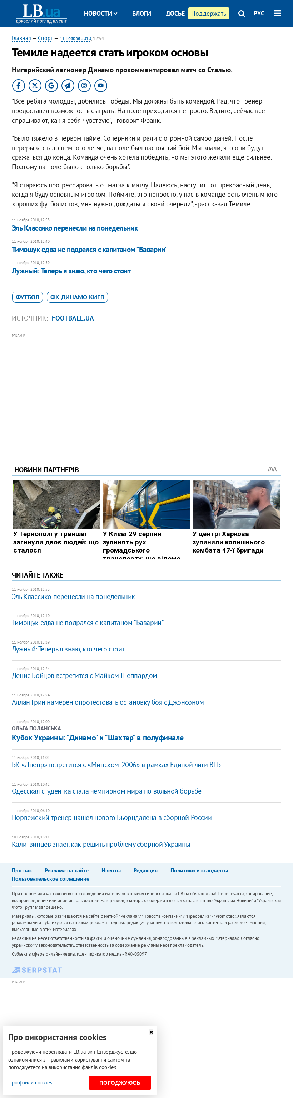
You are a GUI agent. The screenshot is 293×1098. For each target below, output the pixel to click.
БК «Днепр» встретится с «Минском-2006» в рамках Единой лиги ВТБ (116, 764)
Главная (21, 37)
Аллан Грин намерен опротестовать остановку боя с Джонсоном (108, 702)
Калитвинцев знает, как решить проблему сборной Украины (101, 844)
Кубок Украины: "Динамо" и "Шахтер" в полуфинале (97, 737)
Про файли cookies (30, 1082)
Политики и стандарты (199, 870)
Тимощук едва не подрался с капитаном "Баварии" (90, 249)
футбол (27, 297)
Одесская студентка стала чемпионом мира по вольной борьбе (107, 791)
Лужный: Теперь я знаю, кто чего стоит (71, 271)
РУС (259, 13)
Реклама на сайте (67, 870)
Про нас (22, 870)
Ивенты (111, 870)
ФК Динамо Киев (77, 297)
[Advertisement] (146, 390)
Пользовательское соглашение (50, 878)
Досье (175, 13)
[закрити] (151, 1032)
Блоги (141, 13)
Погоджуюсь (119, 1083)
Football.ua (73, 318)
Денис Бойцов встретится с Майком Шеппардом (84, 675)
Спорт (45, 37)
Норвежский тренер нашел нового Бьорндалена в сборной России (112, 817)
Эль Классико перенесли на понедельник (75, 228)
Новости (98, 13)
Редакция (146, 870)
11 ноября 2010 (75, 38)
